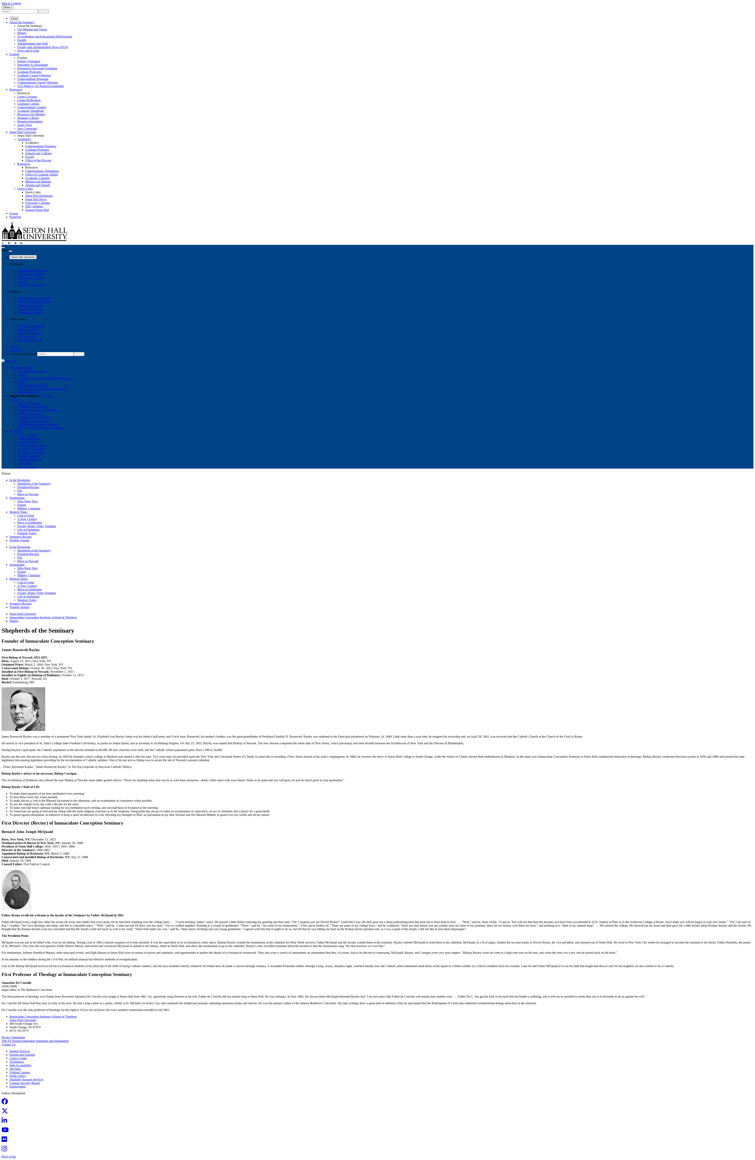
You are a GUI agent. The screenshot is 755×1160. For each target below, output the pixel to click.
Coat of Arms (25, 515)
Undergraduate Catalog (31, 107)
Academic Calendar (37, 178)
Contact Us (9, 1044)
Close (14, 18)
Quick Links (25, 188)
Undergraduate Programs (32, 79)
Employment (17, 1086)
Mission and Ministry (38, 181)
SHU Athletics (34, 206)
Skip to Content (11, 3)
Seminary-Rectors (20, 536)
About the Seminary (21, 22)
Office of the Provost (38, 160)
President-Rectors (28, 487)
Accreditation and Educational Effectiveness (44, 36)
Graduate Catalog (28, 103)
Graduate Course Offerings (34, 75)
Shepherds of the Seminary (34, 483)
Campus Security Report (24, 1083)
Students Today (27, 533)
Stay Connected (27, 128)
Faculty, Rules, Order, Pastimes (36, 526)
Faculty (22, 40)
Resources (15, 89)
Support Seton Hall (37, 210)
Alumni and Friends (37, 185)
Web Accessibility (20, 1065)
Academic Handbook (30, 110)
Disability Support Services (26, 1079)
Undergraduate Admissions (42, 171)
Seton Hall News (35, 199)
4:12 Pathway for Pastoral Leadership (40, 86)
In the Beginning (19, 480)
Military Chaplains (28, 508)
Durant (21, 505)
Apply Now (24, 125)
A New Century (27, 519)
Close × (7, 7)
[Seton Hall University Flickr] (5, 1140)
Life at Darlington (28, 529)
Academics (24, 139)
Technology (16, 1061)
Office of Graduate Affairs (41, 174)
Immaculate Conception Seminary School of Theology (43, 617)
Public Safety (17, 1076)
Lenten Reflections (29, 100)
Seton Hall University (22, 132)
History (22, 33)
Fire (19, 490)
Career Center (18, 1058)
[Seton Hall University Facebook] (6, 1102)
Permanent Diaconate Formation (37, 68)
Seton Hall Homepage (39, 195)
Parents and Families (22, 1054)
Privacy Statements (13, 1037)
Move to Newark (28, 494)
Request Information (30, 121)
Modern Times (18, 512)
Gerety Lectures (27, 96)
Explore (14, 54)
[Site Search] (3, 247)
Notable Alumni (19, 540)
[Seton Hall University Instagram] (5, 1150)
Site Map (15, 1069)
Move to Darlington (29, 522)
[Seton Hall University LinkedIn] (5, 1121)
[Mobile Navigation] (10, 251)
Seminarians (17, 497)
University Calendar (37, 203)
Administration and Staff (32, 43)
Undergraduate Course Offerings (37, 82)
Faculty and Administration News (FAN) (42, 47)
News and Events (28, 50)
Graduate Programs (29, 72)
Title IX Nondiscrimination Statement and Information (35, 1041)
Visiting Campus (19, 1072)
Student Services (19, 1051)
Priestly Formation (28, 61)
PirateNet (15, 217)
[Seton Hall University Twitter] (6, 1112)
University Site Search (23, 354)
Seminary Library (28, 118)
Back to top (9, 1156)
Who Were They (27, 501)
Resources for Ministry (31, 114)
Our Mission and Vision (32, 29)
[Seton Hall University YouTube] (6, 1131)
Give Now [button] (45, 396)
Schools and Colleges (38, 153)
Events (13, 213)
